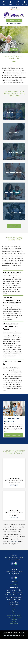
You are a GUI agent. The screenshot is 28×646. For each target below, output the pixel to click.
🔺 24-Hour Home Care (14, 9)
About (14, 611)
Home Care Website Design (10, 635)
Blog (14, 613)
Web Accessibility (20, 634)
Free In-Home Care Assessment (14, 23)
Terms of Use (12, 634)
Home (14, 609)
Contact (14, 621)
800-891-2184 (14, 8)
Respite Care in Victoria (14, 615)
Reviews (14, 619)
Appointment (14, 623)
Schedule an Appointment (13, 435)
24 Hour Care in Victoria (14, 617)
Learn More (14, 49)
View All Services (14, 226)
